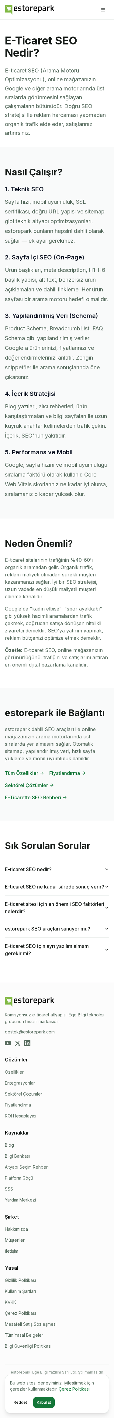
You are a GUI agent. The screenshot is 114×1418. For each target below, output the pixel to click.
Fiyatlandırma (64, 773)
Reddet (20, 1402)
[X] (18, 1043)
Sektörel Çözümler (26, 785)
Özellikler (14, 1072)
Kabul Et (44, 1402)
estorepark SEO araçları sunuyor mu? (47, 929)
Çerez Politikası (20, 1313)
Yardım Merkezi (20, 1199)
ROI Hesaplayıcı (20, 1115)
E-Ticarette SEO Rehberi (33, 797)
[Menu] (103, 9)
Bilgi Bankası (17, 1156)
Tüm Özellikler (21, 773)
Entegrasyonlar (20, 1082)
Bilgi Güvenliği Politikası (28, 1346)
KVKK (10, 1302)
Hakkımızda (16, 1229)
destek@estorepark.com (30, 1031)
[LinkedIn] (27, 1043)
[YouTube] (8, 1043)
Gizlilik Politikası (20, 1280)
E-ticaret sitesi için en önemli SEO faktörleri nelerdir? (54, 907)
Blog (9, 1145)
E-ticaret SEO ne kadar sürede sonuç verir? (54, 887)
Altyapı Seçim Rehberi (27, 1167)
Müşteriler (15, 1240)
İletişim (11, 1251)
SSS (9, 1188)
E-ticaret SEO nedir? (28, 869)
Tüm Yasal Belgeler (24, 1335)
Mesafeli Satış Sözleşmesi (31, 1324)
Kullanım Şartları (20, 1291)
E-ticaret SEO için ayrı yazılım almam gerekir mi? (47, 949)
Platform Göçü (19, 1177)
